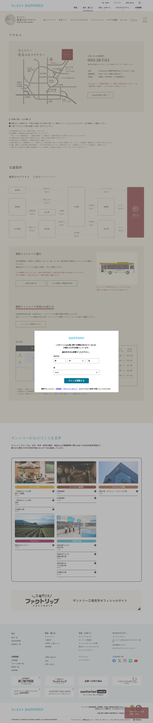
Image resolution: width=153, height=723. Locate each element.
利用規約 (59, 389)
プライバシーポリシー (70, 389)
